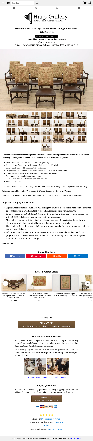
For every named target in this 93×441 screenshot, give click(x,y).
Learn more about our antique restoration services (46, 377)
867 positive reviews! (51, 418)
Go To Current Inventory (47, 36)
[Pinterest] (35, 8)
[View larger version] (46, 80)
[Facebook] (14, 8)
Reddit (58, 256)
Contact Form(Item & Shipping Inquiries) (46, 398)
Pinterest (37, 256)
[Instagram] (57, 8)
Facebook (16, 256)
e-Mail (79, 256)
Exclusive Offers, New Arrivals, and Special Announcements (46, 324)
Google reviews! (55, 429)
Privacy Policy (75, 438)
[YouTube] (79, 8)
